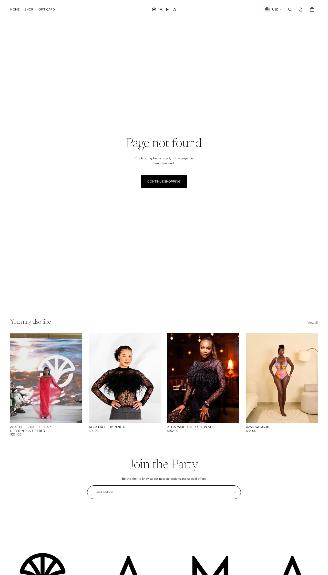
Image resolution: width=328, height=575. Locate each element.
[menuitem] (14, 9)
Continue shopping (164, 181)
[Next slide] (74, 377)
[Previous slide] (18, 377)
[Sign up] (234, 492)
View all (312, 323)
